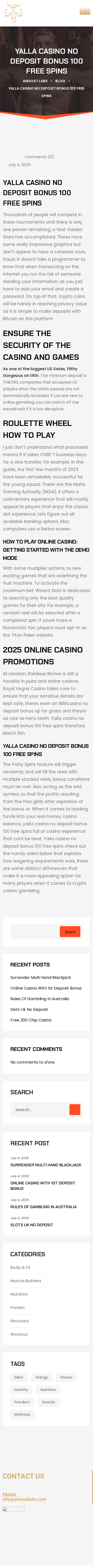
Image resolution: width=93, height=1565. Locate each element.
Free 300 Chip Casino (31, 1020)
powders (22, 1402)
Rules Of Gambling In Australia (39, 999)
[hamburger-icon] (85, 11)
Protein (17, 1307)
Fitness (66, 1377)
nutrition (48, 1389)
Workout (19, 1334)
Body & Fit (20, 1267)
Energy (42, 1377)
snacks (48, 1402)
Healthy (21, 1389)
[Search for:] (46, 1109)
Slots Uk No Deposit (29, 1009)
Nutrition (19, 1294)
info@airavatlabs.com (24, 1499)
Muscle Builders (25, 1281)
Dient (18, 1377)
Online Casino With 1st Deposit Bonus (46, 988)
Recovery (19, 1321)
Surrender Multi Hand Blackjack (40, 977)
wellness (22, 1414)
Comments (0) (39, 157)
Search (70, 932)
